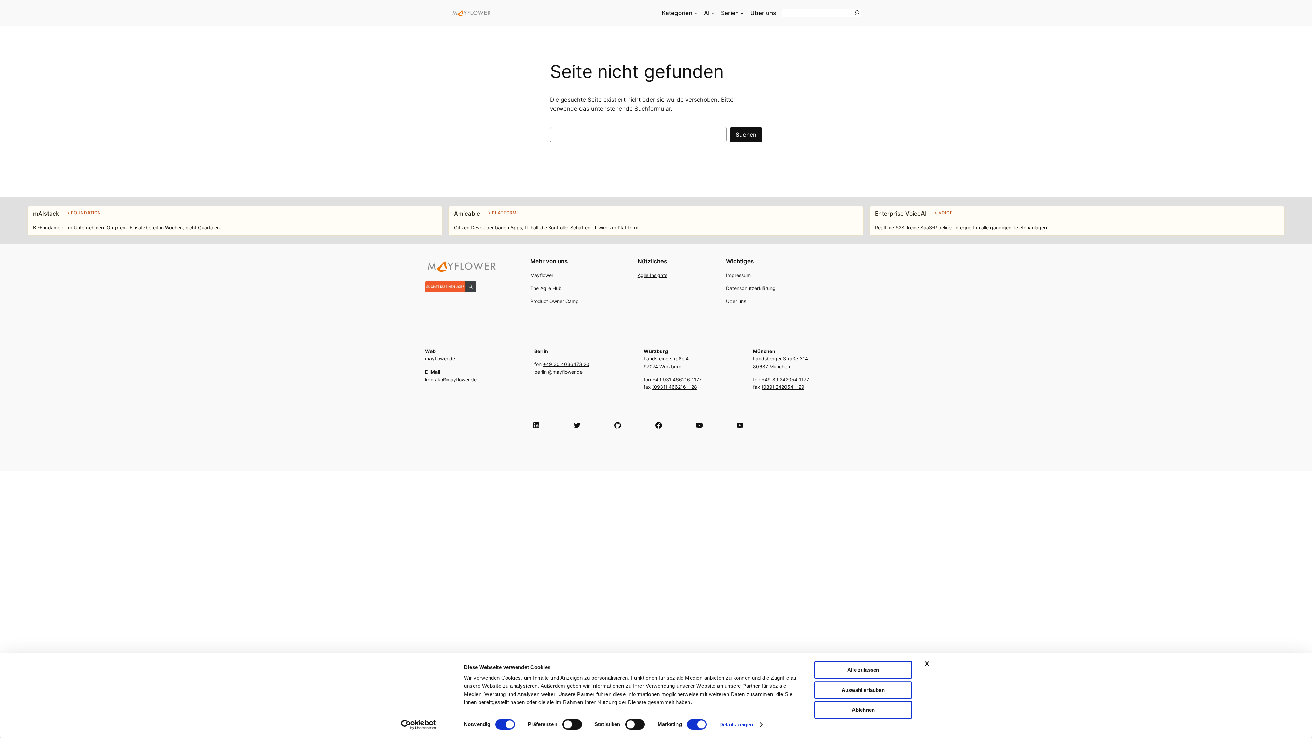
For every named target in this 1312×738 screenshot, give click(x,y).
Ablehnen (863, 710)
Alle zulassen (863, 670)
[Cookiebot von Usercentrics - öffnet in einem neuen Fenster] (419, 725)
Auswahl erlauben (863, 690)
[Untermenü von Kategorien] (695, 13)
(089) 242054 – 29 (783, 387)
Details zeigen (736, 724)
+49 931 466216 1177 (677, 379)
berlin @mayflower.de (558, 372)
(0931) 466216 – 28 (674, 387)
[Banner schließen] (927, 663)
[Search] (857, 13)
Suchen (746, 134)
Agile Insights (652, 275)
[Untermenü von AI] (712, 13)
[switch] (572, 724)
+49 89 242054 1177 (785, 379)
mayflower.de (440, 358)
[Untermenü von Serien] (742, 13)
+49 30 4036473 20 (566, 364)
